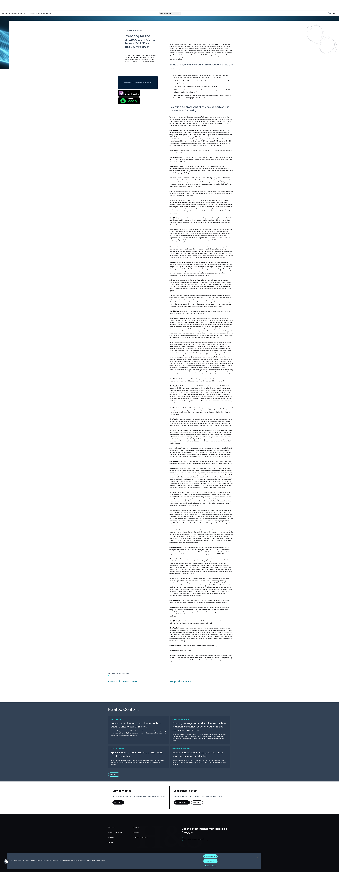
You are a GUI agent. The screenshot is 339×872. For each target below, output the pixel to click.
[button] (7, 861)
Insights (111, 837)
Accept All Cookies (210, 856)
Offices (136, 832)
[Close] (258, 857)
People (136, 827)
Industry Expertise (115, 832)
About (110, 843)
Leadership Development (123, 681)
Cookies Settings (210, 866)
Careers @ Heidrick (140, 837)
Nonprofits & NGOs (181, 681)
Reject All (210, 861)
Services (111, 827)
